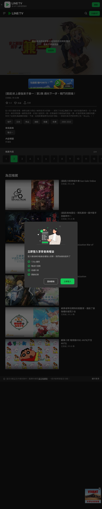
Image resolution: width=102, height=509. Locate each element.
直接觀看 (51, 281)
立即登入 (67, 281)
